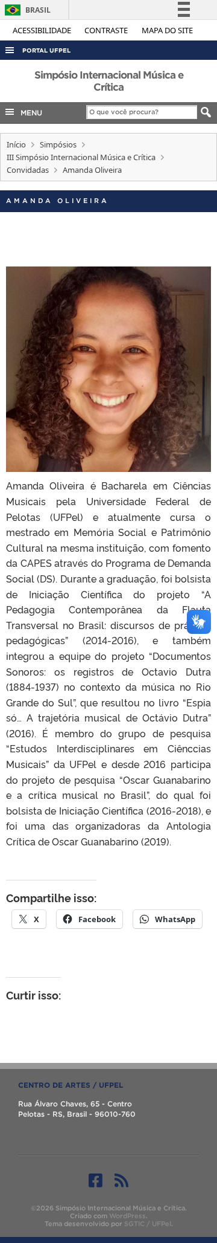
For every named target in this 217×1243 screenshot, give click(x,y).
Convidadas (28, 169)
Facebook (95, 1180)
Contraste (107, 30)
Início (16, 144)
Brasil (25, 10)
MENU (29, 113)
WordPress (127, 1215)
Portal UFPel (46, 50)
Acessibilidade (43, 30)
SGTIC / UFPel (147, 1223)
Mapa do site (167, 30)
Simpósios (58, 144)
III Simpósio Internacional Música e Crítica (81, 157)
